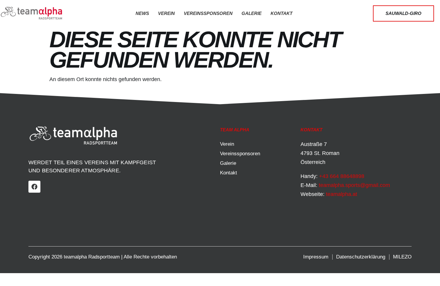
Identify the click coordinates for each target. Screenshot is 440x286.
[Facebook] (34, 187)
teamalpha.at (341, 194)
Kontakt (281, 13)
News (142, 13)
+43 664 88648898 (341, 176)
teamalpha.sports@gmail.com (354, 185)
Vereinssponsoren (208, 13)
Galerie (252, 13)
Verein (166, 13)
